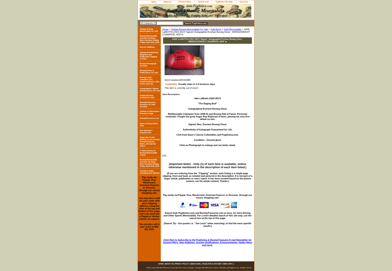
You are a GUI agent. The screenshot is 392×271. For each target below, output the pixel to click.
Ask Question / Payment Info (146, 131)
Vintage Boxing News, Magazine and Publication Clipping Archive (149, 55)
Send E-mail (203, 2)
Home (165, 29)
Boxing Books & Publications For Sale (149, 71)
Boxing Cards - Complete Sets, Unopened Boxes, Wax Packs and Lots (150, 80)
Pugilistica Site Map (224, 2)
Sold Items (216, 29)
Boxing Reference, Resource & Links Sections (148, 104)
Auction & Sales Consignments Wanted (150, 172)
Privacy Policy (185, 2)
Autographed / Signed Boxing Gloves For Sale (150, 90)
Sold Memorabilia (232, 29)
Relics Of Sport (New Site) (149, 125)
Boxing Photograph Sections (148, 65)
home (153, 2)
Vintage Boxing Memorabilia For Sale (189, 29)
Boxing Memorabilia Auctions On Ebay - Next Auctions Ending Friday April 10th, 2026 (149, 39)
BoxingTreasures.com (149, 118)
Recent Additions (147, 47)
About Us (167, 2)
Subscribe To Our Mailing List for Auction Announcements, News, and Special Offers (150, 141)
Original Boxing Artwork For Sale (147, 96)
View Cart (244, 2)
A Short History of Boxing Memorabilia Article (148, 153)
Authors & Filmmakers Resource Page (150, 112)
